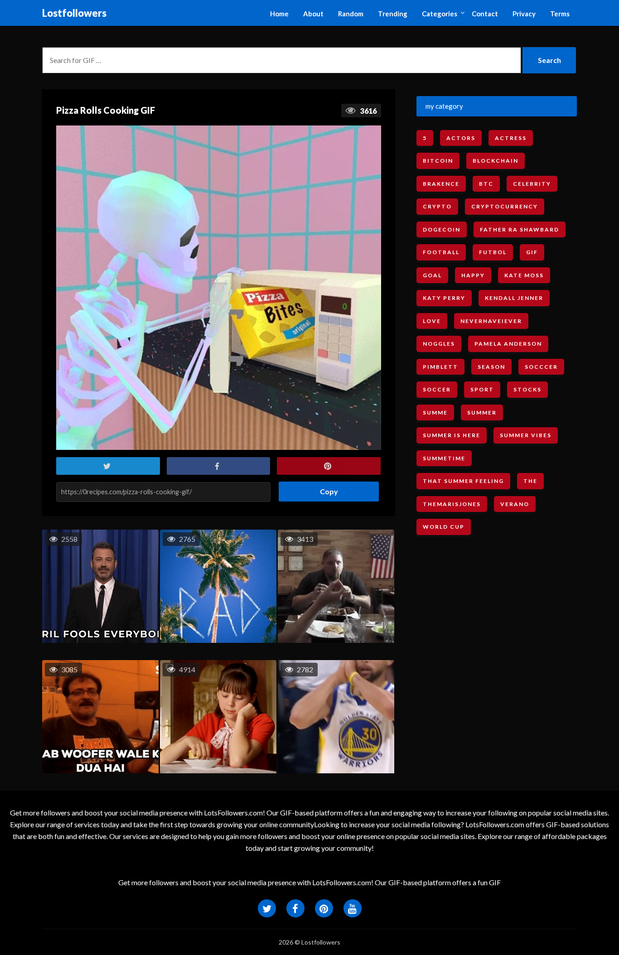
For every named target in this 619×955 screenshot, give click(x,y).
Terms (560, 14)
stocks (527, 389)
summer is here (451, 435)
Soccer (437, 389)
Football (441, 252)
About (313, 14)
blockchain (495, 160)
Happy (473, 275)
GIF (532, 252)
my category (444, 106)
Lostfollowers (74, 13)
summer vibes (525, 435)
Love (432, 321)
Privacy (524, 14)
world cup (443, 526)
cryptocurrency (504, 206)
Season (491, 366)
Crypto (437, 206)
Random (350, 14)
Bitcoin (438, 160)
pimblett (440, 366)
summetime (444, 458)
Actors (460, 138)
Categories (439, 14)
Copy (325, 489)
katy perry (444, 297)
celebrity (532, 183)
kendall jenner (514, 297)
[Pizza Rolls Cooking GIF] (218, 287)
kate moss (524, 275)
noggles (439, 343)
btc (486, 183)
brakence (441, 183)
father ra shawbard (519, 229)
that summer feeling (463, 481)
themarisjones (452, 504)
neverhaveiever (491, 321)
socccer (541, 366)
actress (511, 138)
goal (432, 275)
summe (435, 412)
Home (279, 14)
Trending (392, 14)
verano (514, 504)
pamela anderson (508, 343)
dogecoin (441, 229)
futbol (493, 252)
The (530, 481)
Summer (482, 412)
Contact (485, 14)
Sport (482, 389)
